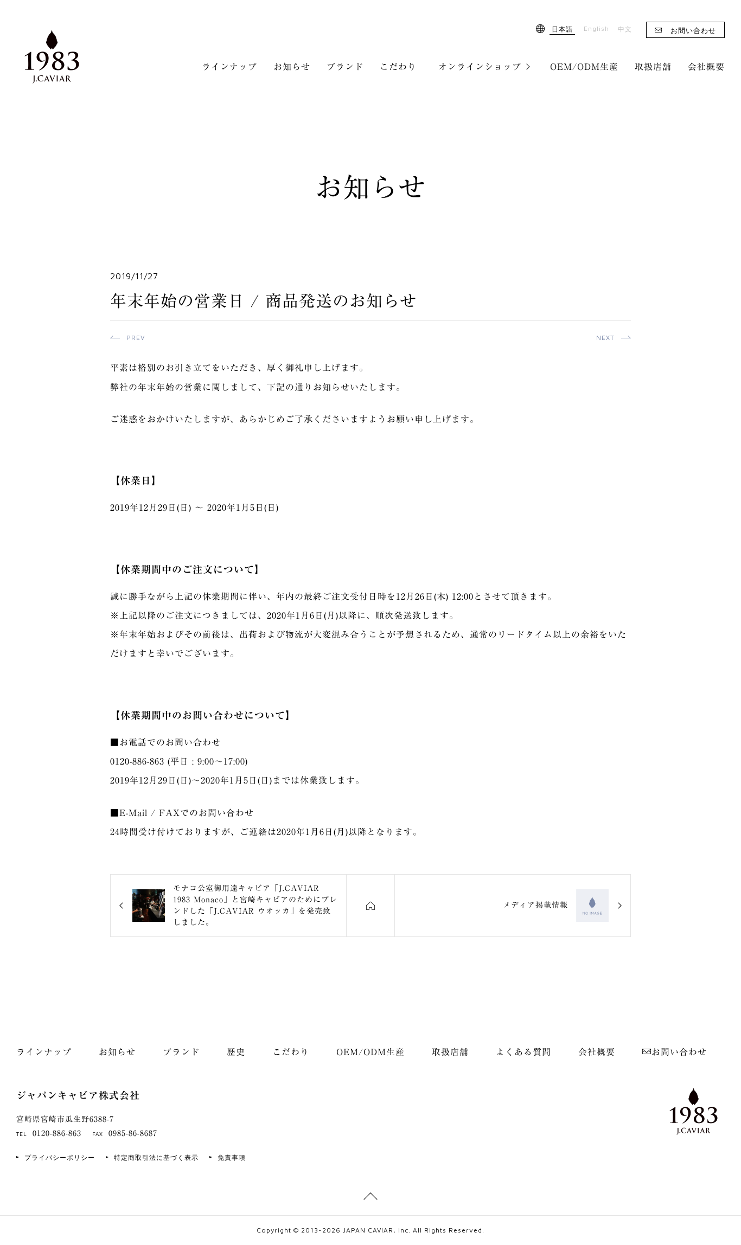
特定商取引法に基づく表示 (156, 1157)
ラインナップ (229, 66)
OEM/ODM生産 (584, 66)
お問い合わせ (693, 30)
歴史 (236, 1052)
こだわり (398, 66)
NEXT (605, 338)
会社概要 (706, 66)
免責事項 (232, 1157)
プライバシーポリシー (59, 1157)
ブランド (345, 66)
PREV (135, 338)
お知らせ (291, 66)
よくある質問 (523, 1052)
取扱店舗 (653, 66)
